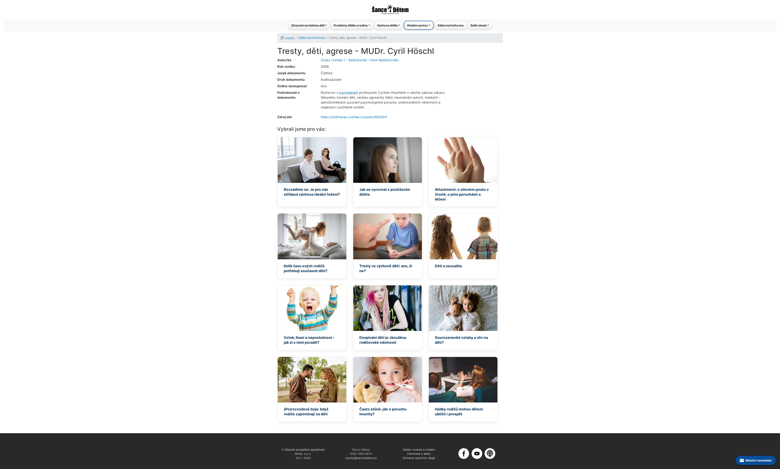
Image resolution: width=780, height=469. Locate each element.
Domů (289, 38)
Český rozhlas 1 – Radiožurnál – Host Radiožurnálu (360, 60)
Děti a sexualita (448, 266)
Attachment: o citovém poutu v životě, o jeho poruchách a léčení (462, 194)
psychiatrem (348, 93)
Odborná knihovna (451, 25)
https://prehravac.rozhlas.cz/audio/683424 (354, 117)
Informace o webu (419, 454)
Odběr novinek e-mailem (419, 449)
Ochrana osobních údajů (419, 458)
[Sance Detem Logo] (390, 8)
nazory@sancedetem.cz (361, 458)
